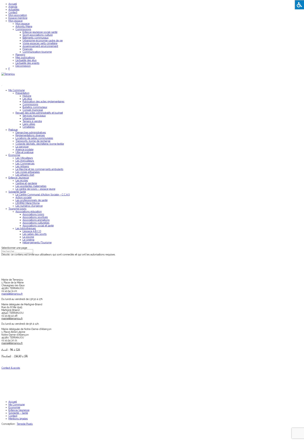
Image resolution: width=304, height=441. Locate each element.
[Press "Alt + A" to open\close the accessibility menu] (299, 4)
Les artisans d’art (24, 174)
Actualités (13, 9)
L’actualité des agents (27, 63)
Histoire (27, 95)
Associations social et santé (38, 225)
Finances (28, 49)
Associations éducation (28, 211)
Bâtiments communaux (36, 37)
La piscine (28, 236)
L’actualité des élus (26, 60)
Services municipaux (34, 115)
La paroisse (21, 146)
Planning (20, 54)
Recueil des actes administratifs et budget (39, 112)
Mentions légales (18, 418)
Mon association (17, 15)
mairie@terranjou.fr (12, 293)
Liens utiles (29, 124)
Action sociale (23, 197)
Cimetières (29, 126)
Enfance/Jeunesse (18, 410)
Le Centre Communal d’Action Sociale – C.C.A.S (42, 194)
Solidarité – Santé (18, 413)
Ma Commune (16, 404)
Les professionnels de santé (31, 200)
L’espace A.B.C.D (32, 231)
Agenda (12, 6)
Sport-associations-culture (38, 34)
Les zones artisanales (27, 172)
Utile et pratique (24, 152)
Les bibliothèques (25, 228)
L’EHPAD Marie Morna (27, 203)
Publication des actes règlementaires (43, 101)
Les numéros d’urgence (29, 205)
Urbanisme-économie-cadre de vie (43, 40)
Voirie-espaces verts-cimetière (40, 43)
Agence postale (24, 149)
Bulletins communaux (35, 107)
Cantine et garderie (26, 183)
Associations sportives (35, 217)
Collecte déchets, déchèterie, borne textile (39, 143)
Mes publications (25, 57)
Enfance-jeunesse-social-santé (40, 32)
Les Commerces (24, 163)
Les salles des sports (35, 234)
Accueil (12, 3)
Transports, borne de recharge (32, 141)
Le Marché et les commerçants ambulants (39, 169)
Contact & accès (10, 367)
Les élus (27, 98)
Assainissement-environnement (40, 46)
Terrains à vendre (32, 121)
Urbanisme (29, 118)
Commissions (23, 29)
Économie (14, 155)
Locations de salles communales (34, 138)
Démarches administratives (30, 132)
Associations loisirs (33, 214)
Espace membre (17, 18)
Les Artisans (22, 166)
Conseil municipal (33, 110)
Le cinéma (28, 239)
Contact (12, 12)
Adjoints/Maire (23, 26)
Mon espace (15, 20)
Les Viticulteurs (24, 158)
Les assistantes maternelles (30, 186)
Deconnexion (23, 66)
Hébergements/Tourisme (37, 242)
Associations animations (36, 220)
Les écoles (21, 180)
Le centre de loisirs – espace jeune (35, 189)
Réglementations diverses (30, 135)
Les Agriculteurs (24, 160)
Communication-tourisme (37, 51)
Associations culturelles (36, 222)
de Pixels (25, 423)
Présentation (22, 93)
